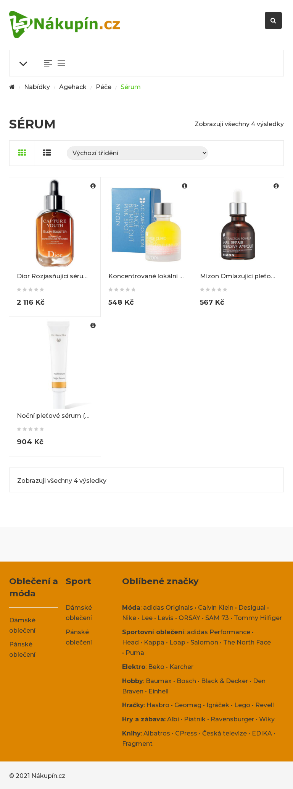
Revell (264, 705)
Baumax (159, 681)
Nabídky (37, 87)
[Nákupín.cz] (64, 24)
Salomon (204, 642)
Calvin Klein (215, 607)
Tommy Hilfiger (258, 618)
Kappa (154, 642)
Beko (156, 666)
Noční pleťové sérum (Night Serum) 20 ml (81, 415)
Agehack (73, 87)
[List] (46, 153)
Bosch (186, 681)
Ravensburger (232, 719)
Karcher (181, 666)
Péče (103, 87)
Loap (177, 642)
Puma (135, 652)
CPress (186, 733)
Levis (166, 618)
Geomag (187, 705)
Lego (242, 705)
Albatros (156, 733)
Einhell (158, 691)
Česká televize (224, 733)
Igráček (217, 705)
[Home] (12, 87)
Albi (173, 719)
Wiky (267, 719)
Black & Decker (224, 681)
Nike (129, 618)
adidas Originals (168, 607)
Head (130, 642)
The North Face (247, 642)
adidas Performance (218, 632)
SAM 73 (217, 618)
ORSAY (189, 618)
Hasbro (157, 705)
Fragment (137, 743)
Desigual (252, 607)
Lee (147, 618)
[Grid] (22, 153)
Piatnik (195, 719)
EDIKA (262, 733)
